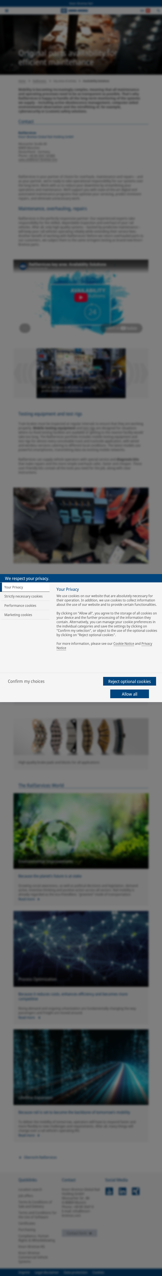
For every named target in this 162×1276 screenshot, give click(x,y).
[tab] (25, 587)
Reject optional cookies (129, 681)
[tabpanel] (107, 619)
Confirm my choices (26, 681)
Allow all (130, 694)
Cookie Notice (123, 643)
